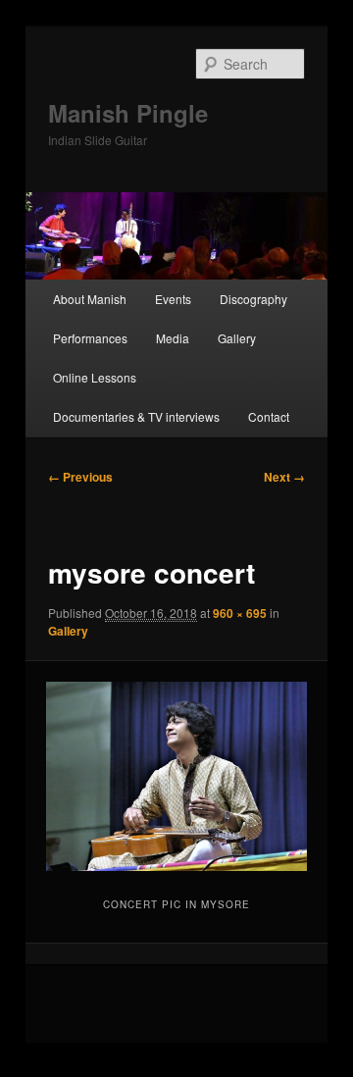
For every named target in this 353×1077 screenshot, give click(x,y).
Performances (90, 338)
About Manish (89, 298)
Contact (268, 416)
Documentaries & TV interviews (136, 416)
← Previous (80, 477)
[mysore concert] (176, 776)
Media (172, 338)
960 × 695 (240, 613)
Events (173, 298)
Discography (253, 298)
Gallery (237, 338)
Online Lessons (94, 377)
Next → (284, 477)
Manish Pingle (128, 112)
